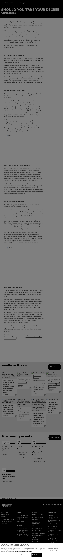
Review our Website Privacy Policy (23, 551)
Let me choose (25, 554)
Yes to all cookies (36, 554)
